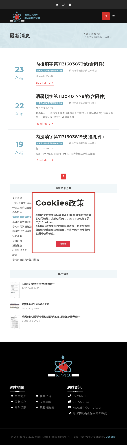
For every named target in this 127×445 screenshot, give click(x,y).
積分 (14, 254)
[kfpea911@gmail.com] (57, 4)
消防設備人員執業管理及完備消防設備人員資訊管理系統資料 (51, 316)
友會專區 (45, 402)
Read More (43, 83)
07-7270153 (80, 402)
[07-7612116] (63, 4)
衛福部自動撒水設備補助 (25, 259)
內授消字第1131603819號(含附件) (38, 283)
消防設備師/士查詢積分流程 (35, 304)
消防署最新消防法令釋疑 (84, 70)
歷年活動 (20, 407)
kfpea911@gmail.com (87, 407)
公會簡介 (20, 396)
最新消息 (96, 33)
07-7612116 (80, 396)
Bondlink (111, 436)
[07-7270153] (70, 4)
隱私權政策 (67, 226)
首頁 (85, 33)
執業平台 (45, 396)
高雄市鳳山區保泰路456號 (89, 413)
